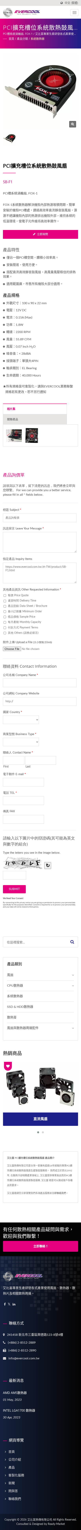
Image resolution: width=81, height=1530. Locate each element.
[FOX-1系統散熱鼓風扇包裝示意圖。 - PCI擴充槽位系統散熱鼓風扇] (32, 435)
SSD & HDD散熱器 (20, 1006)
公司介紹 (14, 1459)
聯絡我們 (14, 1499)
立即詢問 (42, 234)
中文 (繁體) (71, 3)
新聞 (11, 1483)
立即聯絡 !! (40, 1246)
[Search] (72, 942)
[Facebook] (5, 1304)
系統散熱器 (37, 39)
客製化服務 (16, 1475)
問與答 (13, 1491)
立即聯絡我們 (59, 1193)
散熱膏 (12, 1017)
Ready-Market (56, 1524)
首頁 (11, 39)
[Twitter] (9, 1304)
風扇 (10, 975)
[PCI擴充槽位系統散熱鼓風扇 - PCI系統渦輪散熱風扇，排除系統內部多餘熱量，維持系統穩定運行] (72, 124)
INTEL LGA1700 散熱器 (19, 1410)
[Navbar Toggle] (74, 12)
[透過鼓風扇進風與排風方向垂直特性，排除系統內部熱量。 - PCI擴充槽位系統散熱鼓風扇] (14, 435)
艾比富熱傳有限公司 (39, 1519)
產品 (11, 1467)
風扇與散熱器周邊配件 (23, 1028)
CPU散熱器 (15, 985)
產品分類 (22, 39)
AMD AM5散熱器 (15, 1393)
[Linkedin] (14, 1304)
